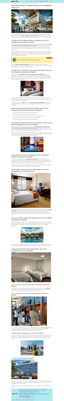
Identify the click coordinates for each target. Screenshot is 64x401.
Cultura (51, 1)
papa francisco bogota (27, 394)
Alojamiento (47, 1)
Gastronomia (41, 1)
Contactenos (32, 399)
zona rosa (32, 396)
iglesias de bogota (27, 391)
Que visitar (36, 1)
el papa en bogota (22, 391)
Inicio (27, 1)
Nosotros (13, 399)
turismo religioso (25, 396)
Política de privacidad (25, 399)
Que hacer (31, 1)
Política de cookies (18, 399)
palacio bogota (32, 391)
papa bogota (36, 391)
